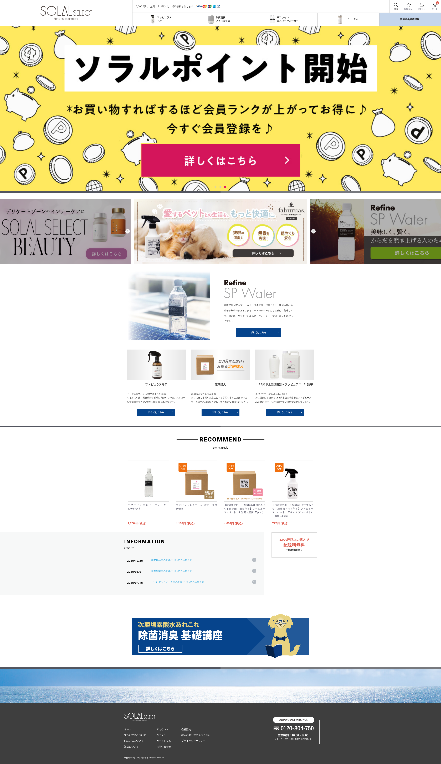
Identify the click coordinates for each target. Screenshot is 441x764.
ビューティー (353, 19)
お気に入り (409, 9)
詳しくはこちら (258, 332)
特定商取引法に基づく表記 (195, 735)
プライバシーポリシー (193, 741)
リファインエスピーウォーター (288, 19)
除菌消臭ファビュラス (223, 19)
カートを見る (163, 741)
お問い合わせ (163, 746)
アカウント (162, 729)
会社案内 (186, 729)
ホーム (127, 729)
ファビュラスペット (164, 19)
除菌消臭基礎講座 (409, 19)
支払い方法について (135, 735)
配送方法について (133, 741)
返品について (131, 746)
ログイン (421, 9)
